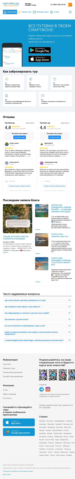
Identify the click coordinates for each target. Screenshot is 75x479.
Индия (49, 433)
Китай (41, 440)
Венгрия (59, 427)
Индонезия (57, 433)
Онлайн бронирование (13, 376)
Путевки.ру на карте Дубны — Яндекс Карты (19, 190)
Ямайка (69, 455)
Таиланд (67, 449)
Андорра (42, 424)
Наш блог (7, 364)
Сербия (42, 449)
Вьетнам (67, 427)
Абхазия (42, 421)
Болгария (42, 427)
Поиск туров (12, 12)
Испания (42, 437)
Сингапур (50, 449)
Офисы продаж (9, 394)
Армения (50, 424)
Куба (57, 440)
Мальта (51, 443)
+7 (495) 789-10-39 (57, 5)
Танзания (42, 452)
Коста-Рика (49, 440)
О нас (5, 390)
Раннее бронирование (12, 372)
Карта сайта (7, 474)
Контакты (7, 398)
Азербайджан (59, 421)
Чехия (52, 455)
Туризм (5, 252)
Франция (64, 452)
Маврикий (64, 440)
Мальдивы (43, 443)
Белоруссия (68, 424)
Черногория (44, 455)
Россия (58, 446)
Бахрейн (59, 424)
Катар (66, 437)
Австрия (50, 421)
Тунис (50, 452)
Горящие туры (26, 12)
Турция (56, 452)
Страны (56, 12)
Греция (42, 430)
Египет (66, 430)
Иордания (67, 433)
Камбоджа (58, 437)
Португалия (49, 446)
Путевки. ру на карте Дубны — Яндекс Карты (54, 190)
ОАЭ (73, 443)
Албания (69, 421)
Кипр (71, 437)
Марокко (58, 443)
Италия (50, 437)
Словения (59, 449)
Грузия (48, 430)
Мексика (66, 443)
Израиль (42, 433)
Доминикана (57, 430)
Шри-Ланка (60, 455)
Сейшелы (66, 446)
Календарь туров (42, 12)
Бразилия (51, 427)
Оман (41, 446)
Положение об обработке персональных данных (18, 471)
